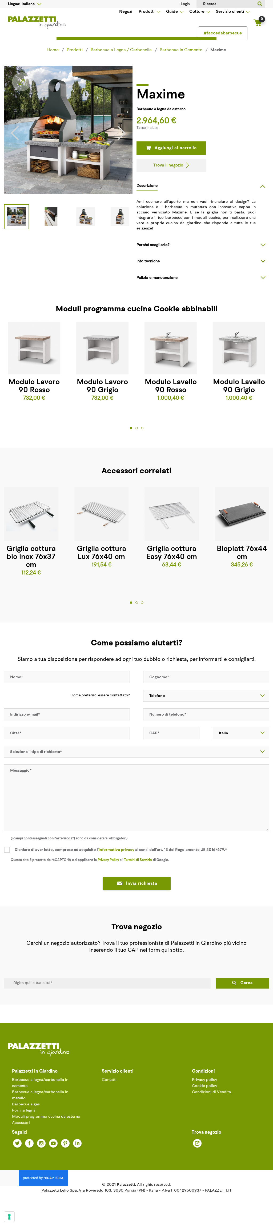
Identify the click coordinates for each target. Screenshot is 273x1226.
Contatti (109, 1080)
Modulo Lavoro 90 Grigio (102, 386)
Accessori (21, 1123)
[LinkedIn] (77, 1143)
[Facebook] (29, 1143)
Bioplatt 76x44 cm (242, 553)
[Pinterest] (65, 1143)
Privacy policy (204, 1080)
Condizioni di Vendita (211, 1092)
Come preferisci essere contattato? (100, 695)
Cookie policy (204, 1086)
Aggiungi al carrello (176, 148)
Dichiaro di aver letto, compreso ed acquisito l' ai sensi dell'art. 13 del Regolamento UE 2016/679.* (121, 850)
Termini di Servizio (138, 860)
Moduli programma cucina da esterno (46, 1117)
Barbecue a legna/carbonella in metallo (40, 1095)
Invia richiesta (141, 884)
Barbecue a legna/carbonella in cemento (40, 1083)
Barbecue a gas (26, 1104)
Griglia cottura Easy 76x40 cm (171, 553)
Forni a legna (23, 1111)
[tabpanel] (34, 362)
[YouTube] (53, 1143)
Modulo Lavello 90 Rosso (171, 386)
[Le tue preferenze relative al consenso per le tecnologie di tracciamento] (9, 1217)
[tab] (202, 185)
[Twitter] (17, 1143)
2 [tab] (136, 428)
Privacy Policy (108, 860)
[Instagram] (41, 1143)
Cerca (246, 983)
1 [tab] (131, 428)
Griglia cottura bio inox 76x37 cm (31, 557)
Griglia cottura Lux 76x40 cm (101, 553)
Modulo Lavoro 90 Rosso (34, 386)
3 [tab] (142, 428)
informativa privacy (116, 850)
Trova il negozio (168, 165)
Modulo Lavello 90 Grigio (239, 386)
